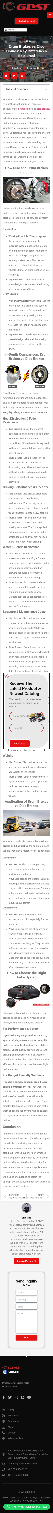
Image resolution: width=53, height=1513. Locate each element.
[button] (26, 1507)
